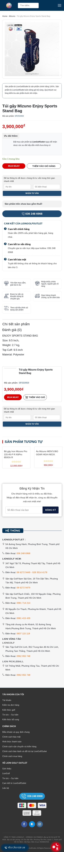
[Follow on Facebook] (24, 824)
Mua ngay (14, 166)
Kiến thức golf (8, 710)
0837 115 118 (23, 633)
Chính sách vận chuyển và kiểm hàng (19, 746)
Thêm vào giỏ (37, 397)
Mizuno (12, 16)
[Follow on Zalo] (32, 824)
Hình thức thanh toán (11, 741)
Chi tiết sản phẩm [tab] (16, 324)
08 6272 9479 (23, 587)
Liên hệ (5, 788)
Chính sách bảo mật (11, 737)
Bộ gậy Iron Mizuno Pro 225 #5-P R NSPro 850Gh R (15, 454)
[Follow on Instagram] (40, 824)
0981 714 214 (23, 603)
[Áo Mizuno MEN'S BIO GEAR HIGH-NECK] (48, 447)
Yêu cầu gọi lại (16, 847)
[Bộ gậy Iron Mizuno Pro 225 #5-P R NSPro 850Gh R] (16, 447)
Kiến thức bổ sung (10, 719)
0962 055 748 (23, 656)
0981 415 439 (23, 618)
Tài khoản (6, 700)
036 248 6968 (33, 213)
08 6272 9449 (23, 572)
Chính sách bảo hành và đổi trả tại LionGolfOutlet (24, 751)
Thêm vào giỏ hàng (43, 166)
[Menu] (59, 5)
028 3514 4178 (39, 572)
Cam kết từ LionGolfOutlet (14, 783)
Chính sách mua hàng (12, 756)
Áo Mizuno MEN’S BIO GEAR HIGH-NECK (47, 453)
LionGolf (6, 773)
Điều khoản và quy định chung (16, 732)
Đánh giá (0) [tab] (12, 330)
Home (4, 16)
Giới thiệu (6, 768)
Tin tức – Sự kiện (10, 715)
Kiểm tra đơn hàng (10, 705)
